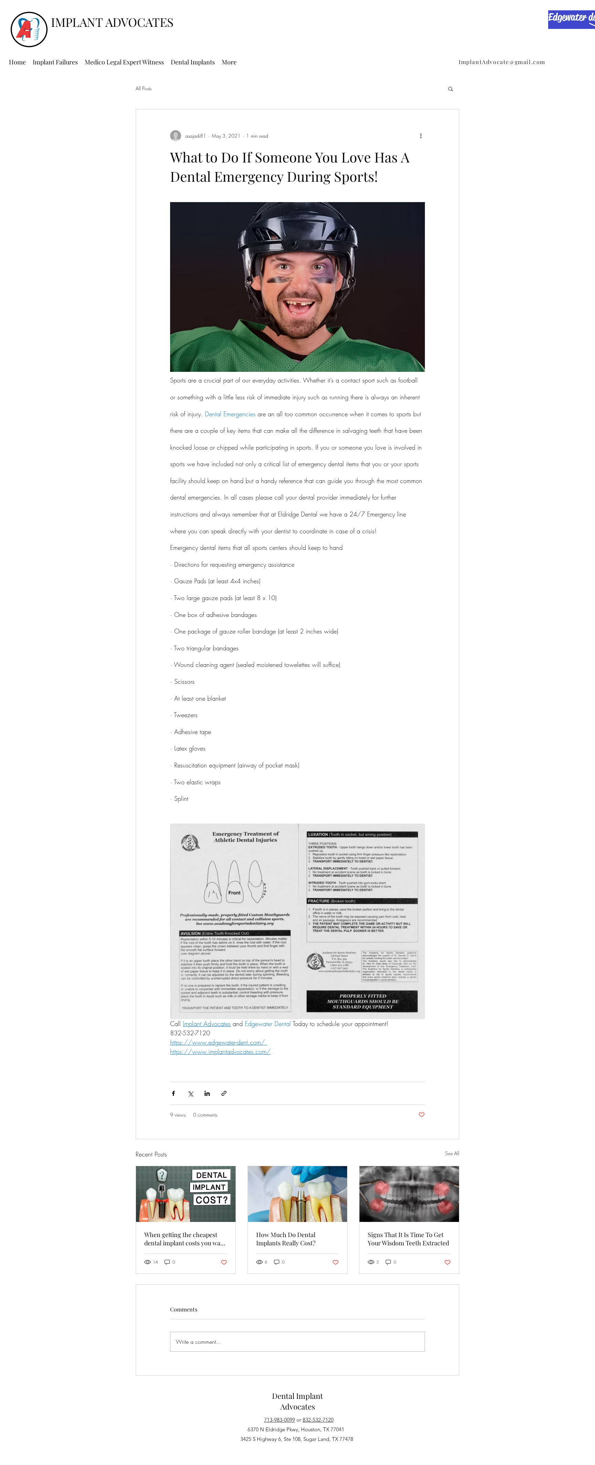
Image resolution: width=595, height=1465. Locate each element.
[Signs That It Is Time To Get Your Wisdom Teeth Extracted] (409, 1194)
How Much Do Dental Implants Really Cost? (285, 1239)
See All (452, 1153)
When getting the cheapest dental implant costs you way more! (183, 1239)
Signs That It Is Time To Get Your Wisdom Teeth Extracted (408, 1239)
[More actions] (421, 136)
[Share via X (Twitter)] (190, 1093)
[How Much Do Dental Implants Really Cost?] (297, 1194)
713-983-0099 (279, 1419)
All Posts (144, 88)
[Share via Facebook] (173, 1093)
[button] (450, 88)
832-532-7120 (318, 1419)
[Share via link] (224, 1093)
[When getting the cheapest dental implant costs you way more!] (186, 1194)
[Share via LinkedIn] (207, 1093)
